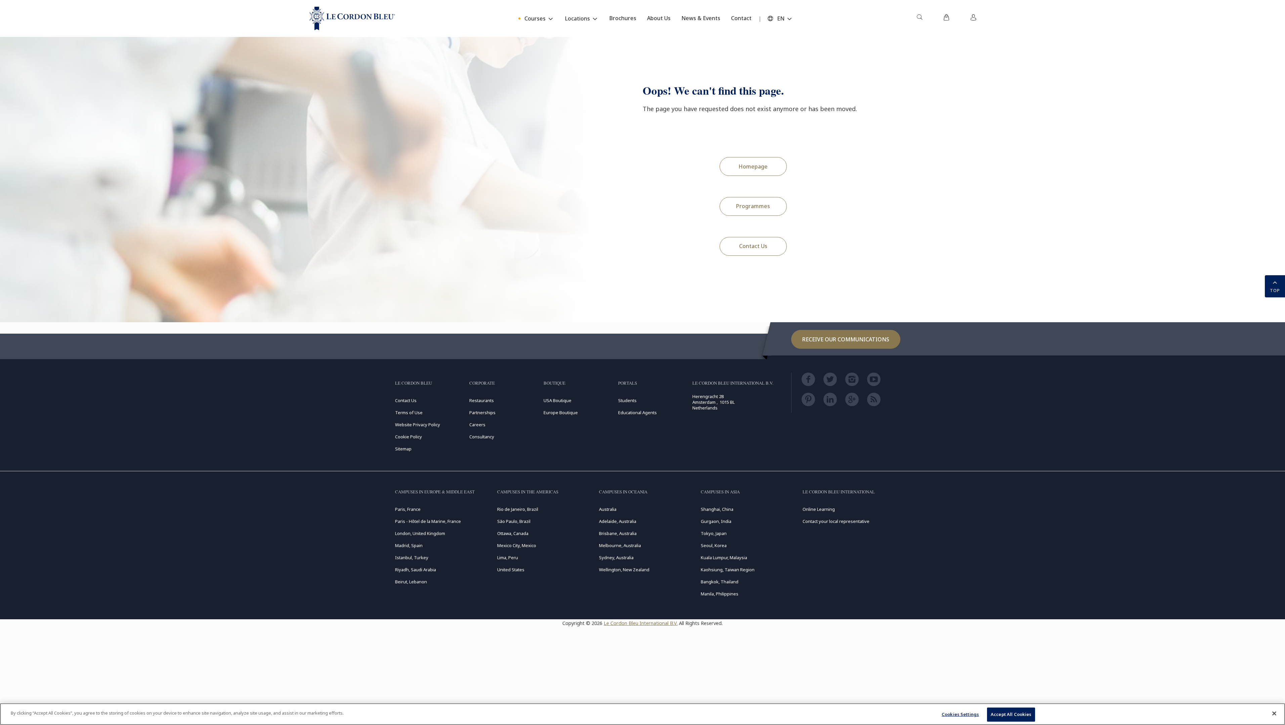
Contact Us (753, 246)
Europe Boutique (561, 412)
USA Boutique (557, 400)
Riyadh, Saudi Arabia (415, 570)
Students (627, 400)
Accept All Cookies (1011, 714)
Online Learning (819, 509)
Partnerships (482, 412)
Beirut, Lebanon (411, 582)
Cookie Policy (408, 437)
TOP (1275, 290)
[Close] (1274, 713)
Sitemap (403, 449)
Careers (477, 425)
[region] (642, 714)
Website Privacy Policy (417, 425)
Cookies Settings (960, 714)
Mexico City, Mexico (516, 545)
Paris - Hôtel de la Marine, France (428, 521)
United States (510, 570)
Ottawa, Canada (512, 533)
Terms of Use (409, 412)
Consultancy (481, 437)
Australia (607, 509)
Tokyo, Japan (714, 533)
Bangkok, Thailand (719, 582)
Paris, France (408, 509)
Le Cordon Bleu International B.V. (641, 623)
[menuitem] (919, 18)
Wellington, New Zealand (624, 570)
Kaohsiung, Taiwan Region (728, 570)
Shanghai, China (717, 509)
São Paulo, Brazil (513, 521)
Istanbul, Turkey (411, 557)
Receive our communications (845, 339)
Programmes (753, 206)
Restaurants (481, 400)
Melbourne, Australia (620, 545)
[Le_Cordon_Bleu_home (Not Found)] (352, 18)
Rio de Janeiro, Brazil (517, 509)
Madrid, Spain (409, 545)
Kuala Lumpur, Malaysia (724, 557)
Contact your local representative (836, 521)
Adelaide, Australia (617, 521)
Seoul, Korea (714, 545)
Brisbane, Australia (618, 533)
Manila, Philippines (719, 594)
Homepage (753, 166)
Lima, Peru (507, 557)
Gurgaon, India (716, 521)
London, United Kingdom (420, 533)
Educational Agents (637, 412)
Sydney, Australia (616, 557)
